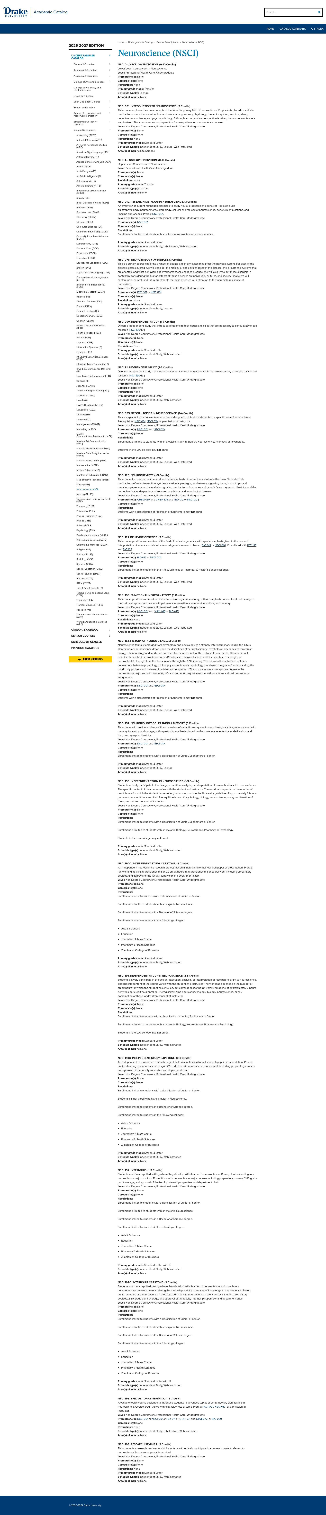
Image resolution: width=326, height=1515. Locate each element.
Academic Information (85, 70)
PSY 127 (251, 545)
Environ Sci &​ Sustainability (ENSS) (90, 286)
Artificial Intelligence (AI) (89, 176)
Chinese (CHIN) (84, 222)
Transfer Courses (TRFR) (89, 605)
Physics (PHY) (83, 521)
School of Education (84, 107)
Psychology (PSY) (85, 530)
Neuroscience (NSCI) (87, 489)
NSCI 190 (134, 330)
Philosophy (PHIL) (85, 511)
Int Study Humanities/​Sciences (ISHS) (92, 358)
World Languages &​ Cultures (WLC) (91, 623)
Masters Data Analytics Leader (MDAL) (92, 454)
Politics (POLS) (84, 525)
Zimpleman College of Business (85, 123)
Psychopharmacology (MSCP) (92, 535)
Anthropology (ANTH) (87, 157)
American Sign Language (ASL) (92, 152)
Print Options (92, 659)
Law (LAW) (82, 400)
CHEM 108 (162, 499)
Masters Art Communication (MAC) (91, 442)
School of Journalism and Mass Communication (87, 114)
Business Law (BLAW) (87, 212)
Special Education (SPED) (89, 569)
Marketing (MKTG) (86, 429)
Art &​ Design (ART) (86, 171)
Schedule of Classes (86, 642)
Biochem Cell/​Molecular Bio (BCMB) (91, 192)
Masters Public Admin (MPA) (91, 460)
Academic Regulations (86, 76)
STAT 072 (201, 1419)
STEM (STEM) (83, 583)
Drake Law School (83, 96)
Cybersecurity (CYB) (87, 243)
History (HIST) (83, 337)
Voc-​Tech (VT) (83, 610)
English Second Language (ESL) (93, 272)
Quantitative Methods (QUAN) (92, 545)
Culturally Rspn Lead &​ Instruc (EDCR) (92, 237)
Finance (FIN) (83, 297)
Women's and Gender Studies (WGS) (92, 616)
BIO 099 (217, 1419)
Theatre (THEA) (84, 600)
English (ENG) (83, 268)
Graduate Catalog (84, 630)
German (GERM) (85, 321)
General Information (84, 64)
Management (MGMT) (88, 424)
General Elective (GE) (87, 311)
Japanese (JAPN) (85, 386)
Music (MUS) (83, 484)
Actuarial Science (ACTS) (89, 140)
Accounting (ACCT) (86, 135)
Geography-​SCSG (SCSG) (89, 316)
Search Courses (83, 636)
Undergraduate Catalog (83, 57)
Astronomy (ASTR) (86, 181)
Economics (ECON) (86, 253)
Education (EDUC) (85, 258)
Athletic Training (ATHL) (88, 186)
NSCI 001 (157, 214)
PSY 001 (142, 292)
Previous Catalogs (85, 648)
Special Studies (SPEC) (88, 574)
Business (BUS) (84, 207)
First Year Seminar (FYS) (89, 301)
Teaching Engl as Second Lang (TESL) (92, 594)
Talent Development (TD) (89, 588)
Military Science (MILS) (88, 470)
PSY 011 (170, 1419)
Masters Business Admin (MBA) (93, 448)
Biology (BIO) (83, 198)
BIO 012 (179, 499)
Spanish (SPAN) (84, 564)
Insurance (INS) (84, 352)
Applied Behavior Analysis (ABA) (93, 162)
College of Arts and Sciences (89, 82)
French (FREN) (84, 306)
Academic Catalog (51, 12)
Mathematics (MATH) (87, 465)
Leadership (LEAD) (86, 410)
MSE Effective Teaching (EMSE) (92, 480)
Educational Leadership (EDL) (92, 263)
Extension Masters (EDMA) (90, 292)
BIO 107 (127, 549)
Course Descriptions (85, 130)
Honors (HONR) (84, 342)
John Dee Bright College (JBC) (92, 390)
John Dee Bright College (87, 102)
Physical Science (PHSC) (89, 516)
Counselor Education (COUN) (92, 231)
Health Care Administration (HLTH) (90, 327)
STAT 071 (185, 1419)
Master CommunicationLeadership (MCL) (94, 435)
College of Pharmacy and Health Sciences (87, 89)
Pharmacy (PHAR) (85, 506)
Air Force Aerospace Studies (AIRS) (91, 146)
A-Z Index (317, 29)
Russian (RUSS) (84, 554)
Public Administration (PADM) (91, 540)
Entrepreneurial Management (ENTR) (92, 278)
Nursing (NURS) (84, 494)
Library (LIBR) (83, 414)
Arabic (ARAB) (83, 166)
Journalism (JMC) (85, 395)
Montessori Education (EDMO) (92, 475)
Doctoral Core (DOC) (87, 248)
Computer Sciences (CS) (89, 227)
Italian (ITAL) (82, 381)
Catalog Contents (292, 29)
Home (270, 29)
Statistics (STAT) (84, 578)
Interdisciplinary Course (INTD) (92, 364)
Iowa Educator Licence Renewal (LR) (93, 370)
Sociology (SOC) (85, 559)
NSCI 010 (152, 421)
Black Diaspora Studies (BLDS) (92, 202)
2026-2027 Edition (86, 45)
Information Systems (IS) (89, 347)
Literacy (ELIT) (83, 419)
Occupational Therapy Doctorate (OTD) (93, 500)
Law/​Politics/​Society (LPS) (89, 405)
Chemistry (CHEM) (86, 217)
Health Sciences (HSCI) (88, 333)
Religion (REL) (83, 549)
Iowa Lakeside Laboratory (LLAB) (93, 376)
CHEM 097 (143, 499)
